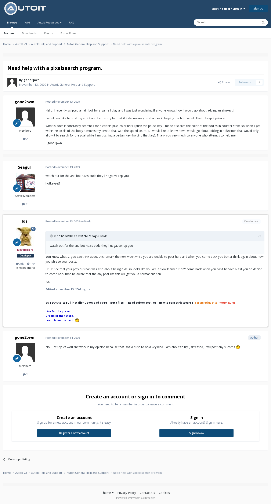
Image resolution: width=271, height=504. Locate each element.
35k (21, 264)
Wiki (27, 22)
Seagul (24, 167)
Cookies (164, 493)
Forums (9, 33)
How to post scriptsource (176, 302)
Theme (106, 493)
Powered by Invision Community (135, 498)
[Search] (263, 22)
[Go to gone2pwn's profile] (12, 82)
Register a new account (74, 433)
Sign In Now (196, 433)
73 (26, 204)
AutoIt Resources (48, 22)
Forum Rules (68, 33)
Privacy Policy (126, 493)
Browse (12, 22)
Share (225, 82)
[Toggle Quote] (52, 236)
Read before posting (142, 302)
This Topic (247, 22)
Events (48, 33)
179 (32, 264)
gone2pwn (31, 80)
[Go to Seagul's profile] (25, 182)
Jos (24, 221)
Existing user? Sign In (227, 9)
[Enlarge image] (238, 347)
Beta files (117, 302)
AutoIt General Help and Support (72, 85)
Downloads (29, 33)
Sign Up (258, 8)
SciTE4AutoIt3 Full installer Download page (77, 302)
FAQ (71, 22)
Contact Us (147, 493)
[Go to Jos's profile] (25, 236)
